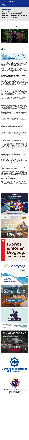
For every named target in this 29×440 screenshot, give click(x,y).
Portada (10, 9)
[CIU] (14, 364)
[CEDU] (14, 384)
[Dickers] (14, 319)
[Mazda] (14, 342)
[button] (10, 27)
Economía (6, 9)
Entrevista (3, 9)
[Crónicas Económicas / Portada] (12, 2)
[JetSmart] (14, 227)
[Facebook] (3, 5)
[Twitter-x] (4, 5)
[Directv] (14, 204)
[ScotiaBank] (14, 250)
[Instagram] (6, 5)
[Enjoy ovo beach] (14, 296)
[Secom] (14, 56)
